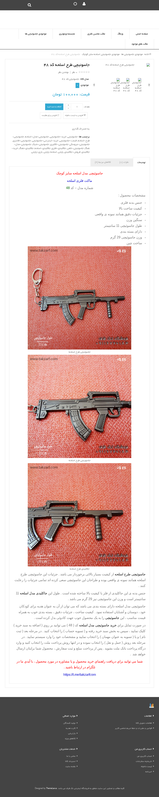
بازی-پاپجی (37, 152)
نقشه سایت (70, 767)
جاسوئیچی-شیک (40, 144)
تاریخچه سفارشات (144, 761)
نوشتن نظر (63, 72)
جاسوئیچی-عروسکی (80, 144)
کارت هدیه (71, 728)
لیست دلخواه (146, 767)
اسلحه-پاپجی (50, 152)
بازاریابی (72, 734)
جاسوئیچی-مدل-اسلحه (37, 137)
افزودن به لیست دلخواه (74, 115)
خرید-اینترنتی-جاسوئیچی (45, 140)
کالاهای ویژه (70, 739)
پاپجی (60, 152)
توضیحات (141, 162)
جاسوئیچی (72, 137)
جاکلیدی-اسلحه (43, 148)
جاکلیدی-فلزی (59, 148)
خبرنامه (148, 772)
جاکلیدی (117, 593)
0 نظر (74, 72)
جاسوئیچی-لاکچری (59, 144)
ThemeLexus (51, 788)
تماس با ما (71, 756)
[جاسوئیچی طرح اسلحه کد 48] (121, 65)
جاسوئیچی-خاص (75, 148)
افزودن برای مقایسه (49, 115)
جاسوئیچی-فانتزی (22, 140)
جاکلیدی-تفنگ (26, 148)
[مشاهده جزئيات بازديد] (151, 706)
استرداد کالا (70, 761)
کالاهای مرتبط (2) (103, 162)
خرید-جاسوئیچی (58, 137)
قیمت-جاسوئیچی (68, 140)
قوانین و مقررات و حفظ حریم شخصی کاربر (133, 728)
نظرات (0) (124, 162)
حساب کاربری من (144, 756)
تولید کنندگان (69, 723)
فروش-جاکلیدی (72, 152)
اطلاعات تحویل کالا (144, 723)
